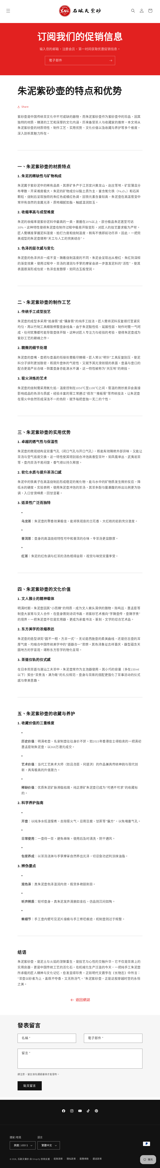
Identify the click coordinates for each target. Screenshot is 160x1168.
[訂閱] (110, 60)
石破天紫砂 (23, 1159)
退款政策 (58, 1158)
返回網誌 (83, 1000)
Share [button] (25, 106)
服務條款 (84, 1158)
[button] (8, 10)
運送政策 (97, 1158)
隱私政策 (71, 1158)
